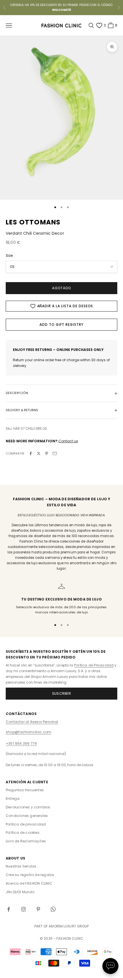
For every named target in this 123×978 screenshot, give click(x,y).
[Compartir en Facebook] (30, 453)
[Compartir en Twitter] (38, 453)
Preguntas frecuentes (25, 790)
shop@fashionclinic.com (28, 732)
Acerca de (29, 883)
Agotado (61, 288)
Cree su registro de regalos (30, 874)
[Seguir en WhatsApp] (53, 909)
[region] (61, 599)
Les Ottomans (33, 222)
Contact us (68, 441)
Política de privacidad (26, 824)
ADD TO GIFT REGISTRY (61, 324)
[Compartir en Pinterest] (46, 453)
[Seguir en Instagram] (23, 909)
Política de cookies (22, 832)
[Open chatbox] (110, 966)
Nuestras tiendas (21, 866)
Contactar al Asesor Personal (32, 721)
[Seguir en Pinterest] (38, 909)
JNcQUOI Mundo (20, 891)
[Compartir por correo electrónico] (54, 453)
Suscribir (61, 693)
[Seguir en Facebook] (8, 909)
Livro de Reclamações (26, 841)
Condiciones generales (27, 815)
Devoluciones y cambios (28, 807)
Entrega (12, 798)
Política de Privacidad (94, 665)
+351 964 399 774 (21, 743)
